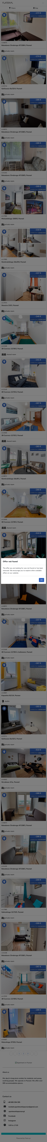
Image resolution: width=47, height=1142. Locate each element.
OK (41, 580)
